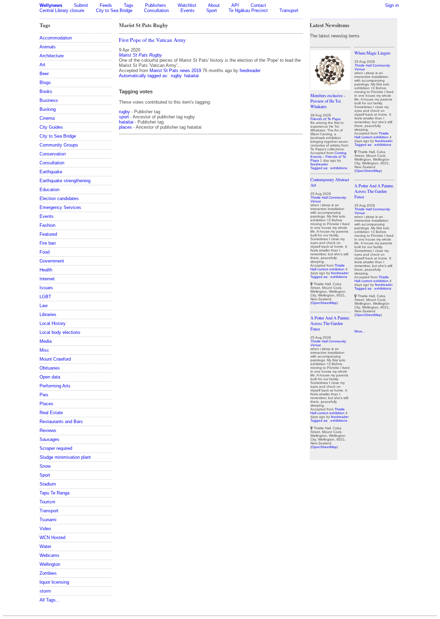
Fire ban (48, 243)
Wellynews (51, 5)
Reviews (48, 430)
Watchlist (187, 5)
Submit (81, 5)
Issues (46, 287)
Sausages (49, 439)
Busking (48, 109)
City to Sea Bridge (114, 10)
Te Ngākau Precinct (248, 10)
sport (124, 116)
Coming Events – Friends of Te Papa (328, 156)
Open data (50, 376)
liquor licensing (54, 582)
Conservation (53, 153)
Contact (258, 5)
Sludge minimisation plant (65, 457)
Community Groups (59, 145)
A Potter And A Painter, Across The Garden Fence (330, 323)
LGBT (45, 296)
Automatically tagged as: (144, 75)
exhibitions (338, 168)
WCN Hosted (52, 537)
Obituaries (50, 368)
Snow (45, 466)
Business (49, 100)
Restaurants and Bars (61, 421)
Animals (48, 46)
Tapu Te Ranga (54, 492)
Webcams (49, 555)
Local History (53, 323)
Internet (47, 278)
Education (49, 189)
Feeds (106, 5)
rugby (176, 75)
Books (46, 91)
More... (359, 331)
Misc (44, 350)
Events (187, 10)
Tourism (47, 501)
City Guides (51, 127)
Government (52, 261)
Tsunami (48, 519)
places (125, 127)
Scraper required (56, 448)
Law (43, 305)
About (214, 5)
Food (45, 252)
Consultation (156, 10)
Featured (48, 234)
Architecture (52, 55)
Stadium (48, 484)
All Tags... (50, 600)
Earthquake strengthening (65, 180)
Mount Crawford (55, 359)
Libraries (48, 314)
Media (46, 341)
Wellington (50, 564)
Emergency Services (60, 207)
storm (45, 591)
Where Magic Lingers (372, 53)
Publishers (155, 5)
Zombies (48, 573)
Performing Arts (55, 385)
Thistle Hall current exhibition (327, 267)
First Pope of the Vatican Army (152, 39)
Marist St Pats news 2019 (175, 70)
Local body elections (60, 332)
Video (45, 528)
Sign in (392, 5)
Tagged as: (319, 168)
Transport (288, 10)
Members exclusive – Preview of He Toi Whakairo (327, 101)
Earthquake (51, 171)
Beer (44, 73)
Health (46, 269)
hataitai (191, 75)
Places (46, 403)
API (235, 5)
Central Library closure (62, 10)
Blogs (45, 82)
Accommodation (56, 37)
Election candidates (59, 198)
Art (42, 64)
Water (45, 546)
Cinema (47, 118)
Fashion (47, 225)
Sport (211, 10)
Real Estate (51, 412)
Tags (128, 5)
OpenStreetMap (324, 303)
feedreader (250, 70)
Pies (44, 394)
